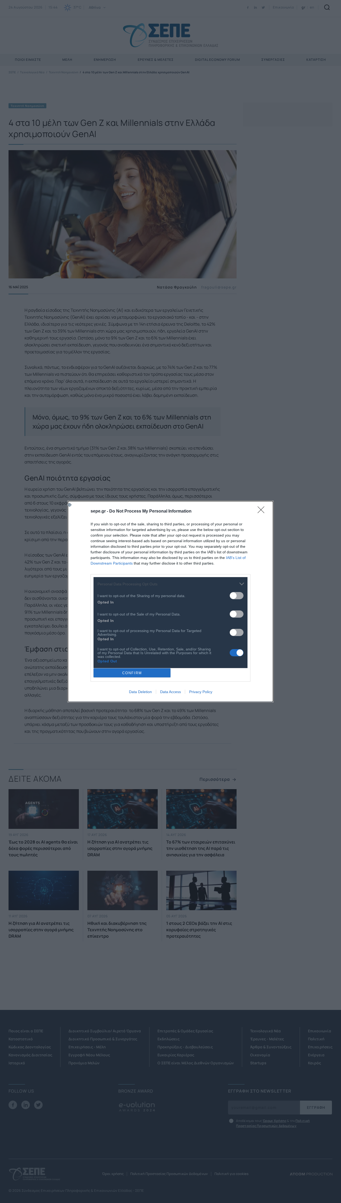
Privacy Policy (200, 692)
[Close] (263, 511)
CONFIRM (132, 673)
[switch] (236, 595)
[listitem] (170, 584)
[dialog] (170, 601)
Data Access (170, 692)
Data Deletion (140, 692)
